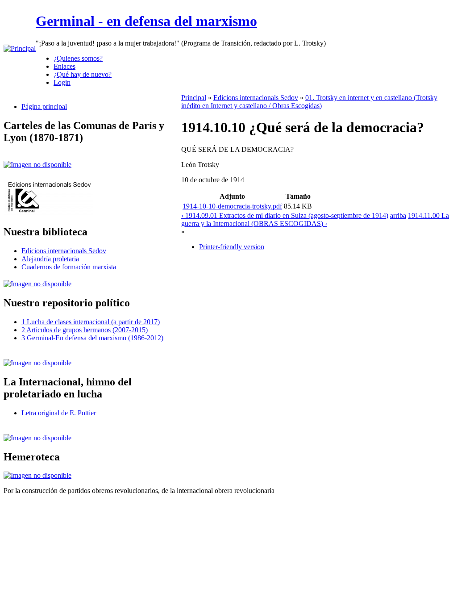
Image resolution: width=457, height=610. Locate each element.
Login (62, 82)
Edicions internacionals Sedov (63, 251)
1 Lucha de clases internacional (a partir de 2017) (90, 322)
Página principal (44, 106)
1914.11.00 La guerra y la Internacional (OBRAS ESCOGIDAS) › (315, 219)
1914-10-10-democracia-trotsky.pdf (232, 206)
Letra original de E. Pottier (58, 413)
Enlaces (64, 66)
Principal (193, 97)
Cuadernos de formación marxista (68, 267)
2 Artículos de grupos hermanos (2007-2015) (84, 330)
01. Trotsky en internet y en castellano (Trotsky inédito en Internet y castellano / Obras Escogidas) (309, 101)
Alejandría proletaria (50, 259)
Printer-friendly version (231, 247)
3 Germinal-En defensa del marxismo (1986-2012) (92, 338)
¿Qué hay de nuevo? (83, 74)
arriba (398, 215)
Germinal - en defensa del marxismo (146, 21)
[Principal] (20, 48)
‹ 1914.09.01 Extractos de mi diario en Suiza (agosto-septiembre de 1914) (284, 215)
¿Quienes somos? (78, 58)
